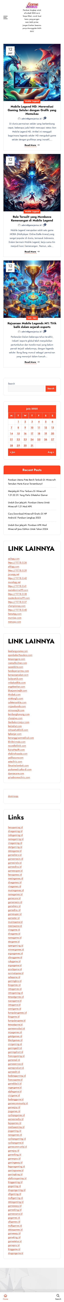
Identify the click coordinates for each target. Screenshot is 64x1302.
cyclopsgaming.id (17, 1138)
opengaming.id (15, 945)
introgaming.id (15, 992)
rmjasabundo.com (17, 706)
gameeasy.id (14, 1233)
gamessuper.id (15, 870)
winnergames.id (16, 949)
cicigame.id (14, 1095)
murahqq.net (14, 582)
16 (25, 433)
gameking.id (14, 1237)
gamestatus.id (15, 1241)
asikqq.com (14, 558)
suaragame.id (14, 1000)
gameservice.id (15, 1063)
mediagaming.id (16, 1127)
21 (11, 439)
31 (32, 445)
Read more (30, 145)
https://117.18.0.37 (17, 602)
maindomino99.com (18, 590)
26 (45, 439)
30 (25, 445)
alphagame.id (14, 1091)
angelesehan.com (16, 686)
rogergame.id (15, 1087)
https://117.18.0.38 (17, 594)
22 (18, 439)
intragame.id (14, 1004)
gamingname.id (15, 1170)
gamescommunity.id (18, 1103)
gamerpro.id (14, 1158)
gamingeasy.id (15, 1162)
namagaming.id (16, 839)
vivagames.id (14, 886)
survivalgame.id (15, 973)
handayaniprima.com (18, 670)
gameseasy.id (14, 1205)
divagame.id (14, 933)
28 (11, 445)
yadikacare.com (16, 757)
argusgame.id (15, 965)
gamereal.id (14, 1059)
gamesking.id (14, 1209)
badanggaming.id (17, 1075)
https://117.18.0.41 (17, 586)
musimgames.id (16, 890)
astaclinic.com (15, 761)
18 (39, 433)
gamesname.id (15, 1213)
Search (11, 383)
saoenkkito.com (15, 666)
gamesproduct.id (16, 1028)
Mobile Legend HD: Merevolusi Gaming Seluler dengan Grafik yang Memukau (32, 110)
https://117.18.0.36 (17, 562)
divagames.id (14, 882)
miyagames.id (15, 1032)
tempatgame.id (15, 1024)
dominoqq (13, 796)
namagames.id (15, 894)
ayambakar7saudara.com (20, 655)
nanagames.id (15, 1134)
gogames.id (14, 1217)
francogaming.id (16, 1056)
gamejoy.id (13, 1150)
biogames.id (14, 984)
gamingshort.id (15, 1052)
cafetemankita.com (17, 702)
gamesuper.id (15, 914)
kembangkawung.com (19, 714)
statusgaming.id (16, 1201)
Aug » (51, 452)
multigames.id (15, 1225)
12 (45, 427)
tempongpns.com (16, 659)
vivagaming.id (15, 843)
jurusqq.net (13, 574)
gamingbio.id (14, 981)
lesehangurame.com (18, 651)
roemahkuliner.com (17, 663)
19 (45, 433)
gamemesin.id (15, 902)
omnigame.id (14, 1008)
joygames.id (14, 1111)
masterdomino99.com (19, 598)
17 (32, 433)
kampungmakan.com (18, 674)
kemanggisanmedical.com (21, 737)
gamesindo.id (15, 862)
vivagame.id (14, 929)
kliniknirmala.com (16, 741)
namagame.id (14, 937)
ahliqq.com (13, 566)
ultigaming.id (14, 1194)
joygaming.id (14, 1130)
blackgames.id (15, 1040)
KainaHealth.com (16, 749)
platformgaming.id (17, 1178)
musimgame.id (15, 922)
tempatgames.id (16, 996)
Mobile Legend (32, 101)
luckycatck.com (15, 678)
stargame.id (14, 941)
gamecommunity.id (17, 1146)
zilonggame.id (15, 957)
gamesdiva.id (14, 866)
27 (52, 439)
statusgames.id (15, 1229)
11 (39, 427)
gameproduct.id (16, 1067)
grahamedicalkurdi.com (20, 769)
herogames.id (15, 874)
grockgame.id (15, 969)
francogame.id (15, 1079)
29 (18, 445)
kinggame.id (14, 1249)
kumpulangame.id (16, 1020)
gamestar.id (14, 918)
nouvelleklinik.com (17, 745)
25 (38, 439)
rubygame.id (14, 961)
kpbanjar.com (15, 733)
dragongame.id (15, 1253)
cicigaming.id (15, 1044)
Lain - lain (32, 318)
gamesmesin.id (15, 858)
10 (32, 427)
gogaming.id (14, 1186)
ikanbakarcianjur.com (18, 722)
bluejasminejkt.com (17, 690)
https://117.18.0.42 (17, 578)
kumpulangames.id (17, 1012)
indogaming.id (15, 835)
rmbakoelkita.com (17, 682)
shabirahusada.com (17, 753)
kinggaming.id (15, 1182)
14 (11, 433)
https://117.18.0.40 (17, 609)
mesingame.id (15, 925)
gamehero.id (14, 906)
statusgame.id (14, 850)
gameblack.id (14, 1083)
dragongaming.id (16, 1190)
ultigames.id (14, 1221)
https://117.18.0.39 (17, 570)
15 (18, 433)
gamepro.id (14, 1245)
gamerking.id (14, 1154)
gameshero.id (15, 854)
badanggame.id (16, 1099)
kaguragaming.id (16, 1166)
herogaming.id (15, 827)
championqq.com (17, 605)
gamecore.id (14, 898)
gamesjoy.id (14, 1107)
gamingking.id (15, 1174)
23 (25, 439)
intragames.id (15, 988)
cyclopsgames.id (16, 1115)
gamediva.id (14, 910)
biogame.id (13, 1016)
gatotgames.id (15, 1036)
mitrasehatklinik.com (18, 729)
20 (52, 433)
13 (52, 427)
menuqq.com (14, 621)
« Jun (12, 452)
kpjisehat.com (15, 726)
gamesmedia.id (15, 1119)
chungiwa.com (15, 718)
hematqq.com (15, 613)
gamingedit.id (15, 1048)
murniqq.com (14, 617)
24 (32, 439)
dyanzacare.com (16, 773)
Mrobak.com (14, 694)
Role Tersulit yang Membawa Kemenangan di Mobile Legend (32, 219)
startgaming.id (15, 846)
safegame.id (14, 977)
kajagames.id (14, 1123)
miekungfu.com (15, 698)
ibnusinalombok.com (18, 765)
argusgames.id (15, 953)
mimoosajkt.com (16, 710)
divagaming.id (15, 831)
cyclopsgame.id (16, 1142)
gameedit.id (14, 1071)
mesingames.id (15, 878)
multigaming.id (15, 1197)
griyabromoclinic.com (19, 777)
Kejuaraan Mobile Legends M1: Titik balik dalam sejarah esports (32, 325)
